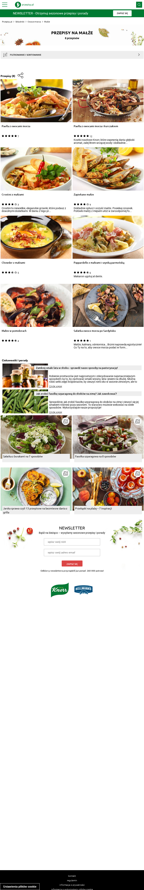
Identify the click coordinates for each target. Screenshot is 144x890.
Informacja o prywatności (72, 884)
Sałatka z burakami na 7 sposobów (23, 456)
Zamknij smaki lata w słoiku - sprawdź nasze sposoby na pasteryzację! (77, 368)
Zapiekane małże (84, 194)
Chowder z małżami (13, 262)
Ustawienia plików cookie (19, 886)
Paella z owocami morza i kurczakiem (96, 126)
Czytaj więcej (55, 386)
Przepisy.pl (7, 21)
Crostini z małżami (13, 194)
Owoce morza (34, 21)
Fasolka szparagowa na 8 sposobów (95, 456)
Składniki (19, 21)
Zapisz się (72, 564)
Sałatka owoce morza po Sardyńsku (95, 330)
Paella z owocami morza (16, 126)
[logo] (24, 5)
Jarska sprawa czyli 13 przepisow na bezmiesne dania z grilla (35, 510)
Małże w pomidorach (14, 330)
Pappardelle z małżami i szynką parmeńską (99, 262)
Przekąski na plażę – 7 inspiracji (93, 508)
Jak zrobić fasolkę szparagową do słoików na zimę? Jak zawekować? (76, 393)
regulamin (72, 880)
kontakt (72, 875)
